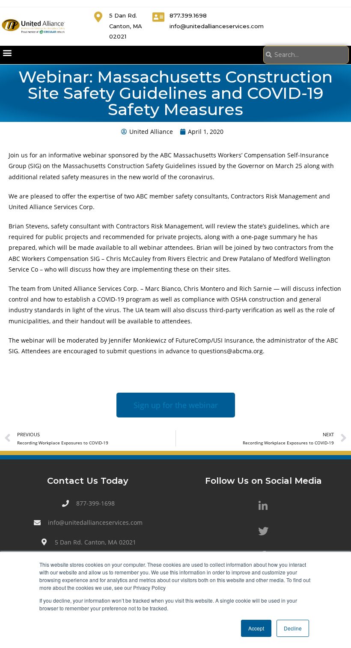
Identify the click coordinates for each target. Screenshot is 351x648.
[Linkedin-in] (263, 506)
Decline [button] (293, 628)
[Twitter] (263, 531)
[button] (7, 53)
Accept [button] (256, 628)
